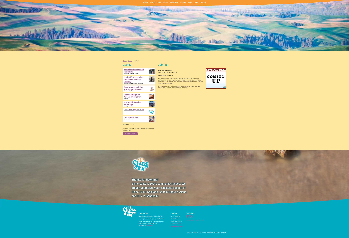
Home (125, 61)
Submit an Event (130, 134)
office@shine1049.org (177, 226)
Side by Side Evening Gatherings (132, 103)
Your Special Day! (131, 117)
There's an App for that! (134, 110)
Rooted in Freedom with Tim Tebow (134, 70)
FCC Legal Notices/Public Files (195, 220)
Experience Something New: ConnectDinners (133, 88)
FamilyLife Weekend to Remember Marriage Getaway (133, 79)
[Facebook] (188, 217)
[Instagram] (191, 217)
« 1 (131, 124)
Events (130, 61)
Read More (150, 225)
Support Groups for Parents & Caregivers (132, 95)
